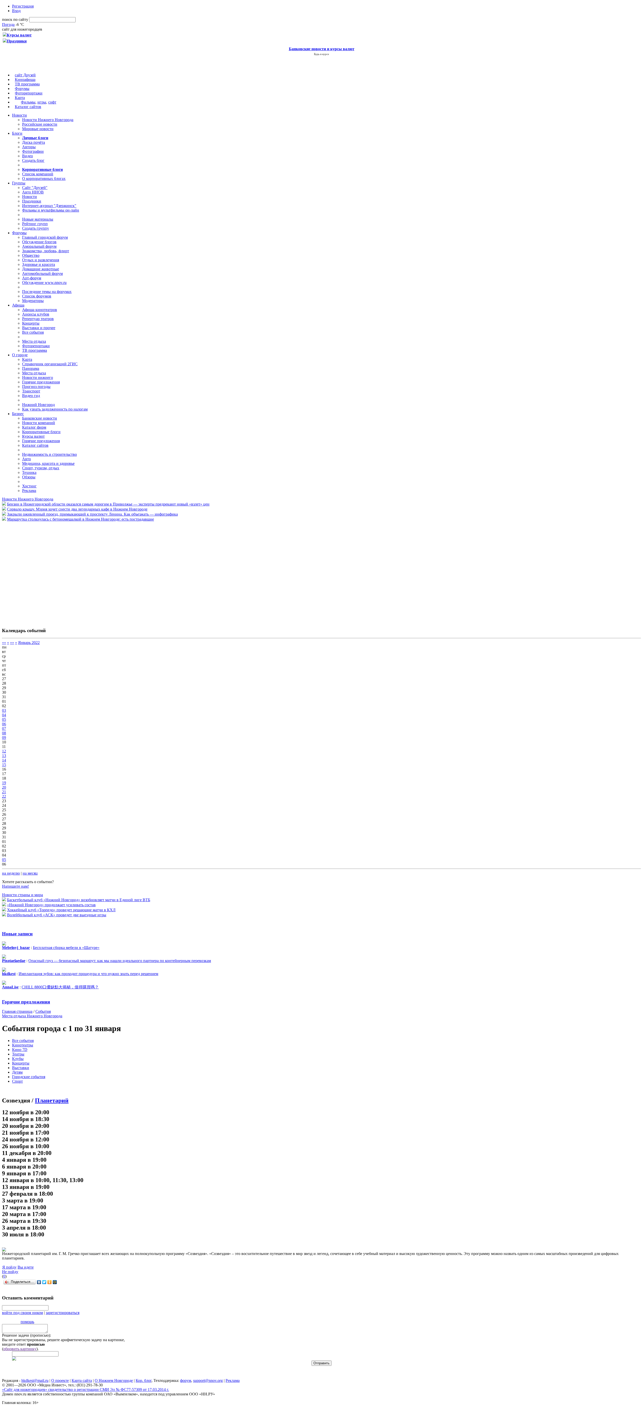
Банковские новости (39, 418)
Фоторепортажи (28, 93)
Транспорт (31, 391)
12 (4, 751)
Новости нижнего (37, 377)
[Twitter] (44, 1282)
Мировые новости (37, 129)
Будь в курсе (321, 54)
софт (52, 102)
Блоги (17, 133)
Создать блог (33, 160)
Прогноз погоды (36, 386)
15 (4, 765)
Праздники (31, 201)
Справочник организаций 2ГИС (50, 364)
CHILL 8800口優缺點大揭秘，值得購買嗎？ (60, 987)
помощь (27, 1322)
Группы (18, 183)
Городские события (28, 1077)
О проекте (60, 1380)
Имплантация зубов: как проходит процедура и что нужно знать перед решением (88, 974)
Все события (33, 332)
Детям (17, 1072)
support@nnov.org (208, 1380)
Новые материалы (37, 219)
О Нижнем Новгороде (114, 1380)
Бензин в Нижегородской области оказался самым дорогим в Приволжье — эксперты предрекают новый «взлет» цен (108, 504)
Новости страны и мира (22, 895)
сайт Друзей (25, 75)
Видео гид (31, 395)
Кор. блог (143, 1380)
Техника (29, 472)
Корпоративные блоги (41, 432)
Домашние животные (40, 269)
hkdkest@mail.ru (34, 1380)
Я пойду (9, 1267)
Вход (16, 11)
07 (4, 728)
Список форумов (36, 296)
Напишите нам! (15, 886)
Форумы (22, 88)
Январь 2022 (29, 642)
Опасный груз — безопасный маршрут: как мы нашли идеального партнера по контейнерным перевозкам (119, 961)
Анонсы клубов (35, 314)
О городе (20, 355)
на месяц (30, 873)
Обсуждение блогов (39, 242)
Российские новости (39, 124)
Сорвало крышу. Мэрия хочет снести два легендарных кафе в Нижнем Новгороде (77, 509)
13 (4, 755)
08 (4, 733)
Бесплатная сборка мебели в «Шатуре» (66, 947)
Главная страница (17, 1011)
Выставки (20, 1068)
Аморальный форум (39, 246)
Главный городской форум (45, 237)
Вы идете (26, 1267)
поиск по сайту (15, 19)
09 (4, 737)
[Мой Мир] (55, 1282)
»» (12, 642)
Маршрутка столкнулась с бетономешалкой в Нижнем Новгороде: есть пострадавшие (80, 519)
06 (4, 724)
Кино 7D (19, 1049)
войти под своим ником (22, 1313)
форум (185, 1380)
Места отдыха (34, 341)
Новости (19, 115)
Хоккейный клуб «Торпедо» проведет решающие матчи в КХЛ (61, 910)
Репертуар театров (38, 319)
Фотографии (33, 151)
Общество (30, 255)
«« (4, 642)
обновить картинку (19, 1349)
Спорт (17, 1081)
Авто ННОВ (33, 192)
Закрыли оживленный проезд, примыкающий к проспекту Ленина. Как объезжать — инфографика (92, 514)
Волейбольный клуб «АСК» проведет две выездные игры (56, 915)
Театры (18, 1054)
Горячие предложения (41, 382)
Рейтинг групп (35, 224)
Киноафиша (25, 79)
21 (4, 792)
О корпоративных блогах (44, 178)
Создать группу (35, 228)
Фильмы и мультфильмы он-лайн (50, 210)
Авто (26, 459)
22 (4, 796)
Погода (8, 24)
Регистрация (23, 6)
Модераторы (33, 300)
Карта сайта (82, 1380)
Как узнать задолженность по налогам (55, 409)
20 (4, 787)
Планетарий (52, 1100)
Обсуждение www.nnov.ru (44, 282)
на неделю (11, 873)
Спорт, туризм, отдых (40, 468)
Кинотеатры (22, 1045)
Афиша (18, 305)
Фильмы (28, 102)
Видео (27, 156)
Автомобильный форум (42, 273)
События (43, 1011)
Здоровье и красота (38, 264)
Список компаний (37, 174)
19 (4, 783)
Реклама (29, 490)
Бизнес (18, 414)
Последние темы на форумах (47, 291)
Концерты (30, 323)
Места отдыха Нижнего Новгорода (32, 1016)
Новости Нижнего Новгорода (47, 120)
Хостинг (29, 486)
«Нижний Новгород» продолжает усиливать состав (51, 905)
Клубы (18, 1058)
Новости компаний (38, 423)
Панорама (30, 368)
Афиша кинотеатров (39, 310)
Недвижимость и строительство (49, 454)
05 (4, 719)
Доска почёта (33, 142)
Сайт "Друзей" (34, 187)
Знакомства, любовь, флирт (45, 251)
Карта (20, 97)
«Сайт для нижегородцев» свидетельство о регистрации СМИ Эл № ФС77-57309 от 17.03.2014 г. (85, 1389)
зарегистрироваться (62, 1313)
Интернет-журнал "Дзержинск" (49, 206)
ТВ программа (27, 84)
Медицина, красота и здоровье (48, 463)
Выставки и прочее (38, 328)
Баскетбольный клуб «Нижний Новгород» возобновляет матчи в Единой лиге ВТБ (78, 900)
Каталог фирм (34, 427)
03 (4, 710)
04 (4, 715)
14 (4, 760)
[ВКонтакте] (39, 1282)
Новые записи (17, 933)
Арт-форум (31, 278)
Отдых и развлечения (40, 260)
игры (41, 102)
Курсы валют (33, 436)
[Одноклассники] (49, 1282)
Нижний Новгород (38, 404)
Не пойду (10, 1272)
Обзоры (28, 477)
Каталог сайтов (28, 107)
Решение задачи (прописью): (26, 1335)
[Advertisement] (32, 572)
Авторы (29, 147)
